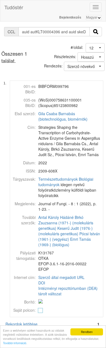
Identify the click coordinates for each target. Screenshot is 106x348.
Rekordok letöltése (21, 324)
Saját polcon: (24, 310)
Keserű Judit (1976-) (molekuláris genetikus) (65, 230)
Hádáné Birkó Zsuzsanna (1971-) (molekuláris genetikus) (65, 223)
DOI (41, 282)
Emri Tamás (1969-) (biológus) (64, 241)
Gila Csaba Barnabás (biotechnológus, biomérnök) (63, 116)
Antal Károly (48, 217)
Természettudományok (58, 179)
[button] (95, 47)
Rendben (87, 332)
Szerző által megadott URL (61, 277)
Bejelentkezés (70, 17)
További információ (14, 343)
